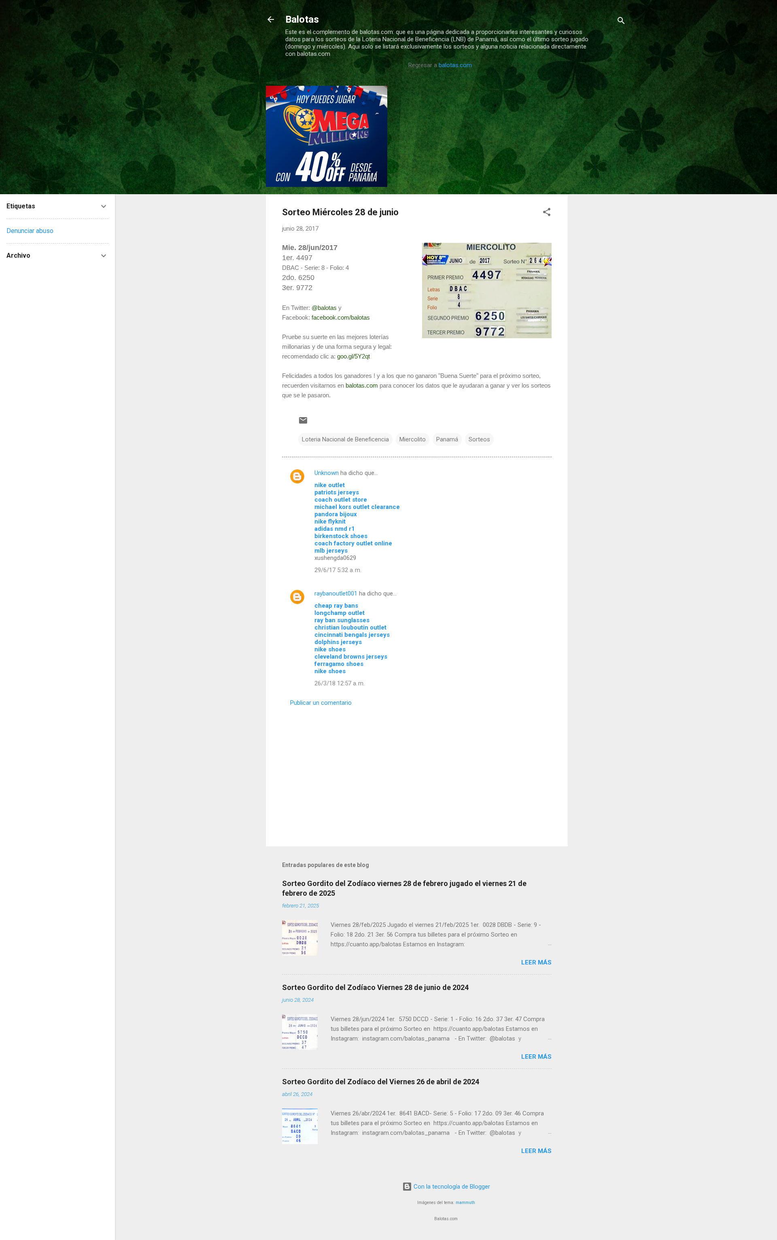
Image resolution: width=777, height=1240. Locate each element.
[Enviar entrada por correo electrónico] (303, 423)
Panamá (447, 439)
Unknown (326, 473)
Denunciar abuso (29, 231)
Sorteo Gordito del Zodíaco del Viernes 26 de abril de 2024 (380, 1081)
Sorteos (479, 439)
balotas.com (455, 65)
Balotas (302, 19)
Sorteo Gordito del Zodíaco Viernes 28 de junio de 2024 (375, 987)
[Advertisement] (600, 207)
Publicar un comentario (321, 702)
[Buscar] (621, 22)
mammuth (465, 1202)
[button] (547, 213)
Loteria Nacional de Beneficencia (345, 439)
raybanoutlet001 (335, 593)
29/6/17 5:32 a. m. (337, 570)
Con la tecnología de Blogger (451, 1186)
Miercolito (412, 439)
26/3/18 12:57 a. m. (339, 683)
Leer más (536, 962)
